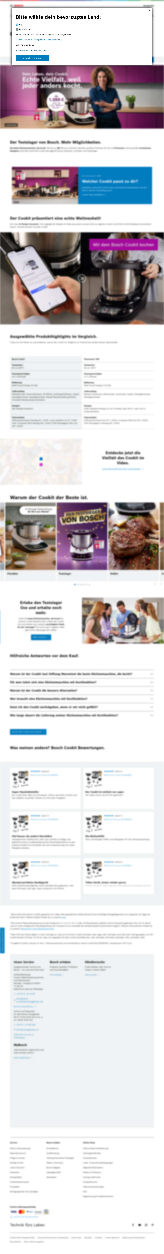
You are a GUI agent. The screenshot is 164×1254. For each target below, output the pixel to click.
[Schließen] (149, 10)
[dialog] (82, 627)
